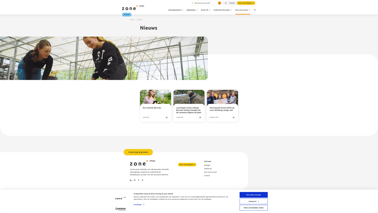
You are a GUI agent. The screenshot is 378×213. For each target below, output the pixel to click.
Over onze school (241, 10)
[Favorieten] (255, 10)
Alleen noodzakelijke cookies (254, 208)
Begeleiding (191, 10)
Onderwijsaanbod (174, 10)
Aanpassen (252, 201)
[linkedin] (130, 180)
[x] (142, 180)
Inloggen (207, 165)
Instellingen (138, 204)
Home (132, 19)
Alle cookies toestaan (253, 195)
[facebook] (138, 180)
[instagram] (134, 180)
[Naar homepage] (133, 7)
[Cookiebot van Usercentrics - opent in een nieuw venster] (120, 209)
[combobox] (206, 3)
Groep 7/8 (204, 10)
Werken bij (208, 169)
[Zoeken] (219, 3)
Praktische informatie (222, 10)
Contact (232, 3)
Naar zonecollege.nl (245, 3)
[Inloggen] (225, 3)
